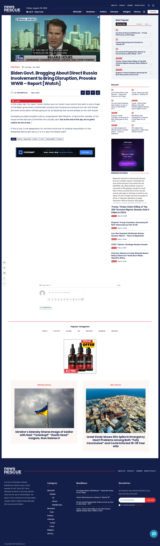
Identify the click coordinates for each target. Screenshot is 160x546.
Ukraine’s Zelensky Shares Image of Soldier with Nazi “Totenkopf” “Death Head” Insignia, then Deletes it (44, 435)
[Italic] (52, 299)
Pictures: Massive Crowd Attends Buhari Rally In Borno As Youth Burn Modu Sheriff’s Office (129, 255)
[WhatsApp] (98, 93)
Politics (15, 67)
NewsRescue (22, 93)
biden (20, 139)
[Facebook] (83, 93)
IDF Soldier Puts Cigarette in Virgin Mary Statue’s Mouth (140, 130)
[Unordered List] (64, 299)
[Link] (73, 299)
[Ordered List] (61, 299)
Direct (35, 139)
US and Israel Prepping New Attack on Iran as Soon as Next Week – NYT (130, 53)
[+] (79, 299)
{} (76, 299)
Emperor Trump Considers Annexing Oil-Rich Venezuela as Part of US (131, 74)
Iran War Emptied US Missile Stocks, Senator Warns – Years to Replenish (119, 130)
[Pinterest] (93, 93)
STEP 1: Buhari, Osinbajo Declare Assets (129, 244)
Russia (60, 139)
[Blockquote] (67, 299)
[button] (153, 5)
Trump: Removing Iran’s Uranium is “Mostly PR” (129, 43)
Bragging (27, 139)
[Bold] (49, 299)
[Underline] (55, 299)
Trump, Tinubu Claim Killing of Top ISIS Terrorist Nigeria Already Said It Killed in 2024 (131, 63)
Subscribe (150, 500)
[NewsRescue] (12, 9)
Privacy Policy (139, 505)
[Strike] (58, 299)
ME (117, 30)
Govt (42, 139)
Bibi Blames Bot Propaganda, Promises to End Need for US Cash (140, 118)
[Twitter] (88, 93)
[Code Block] (70, 299)
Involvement (51, 139)
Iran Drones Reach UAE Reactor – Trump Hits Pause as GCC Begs (131, 34)
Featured (139, 24)
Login (118, 285)
